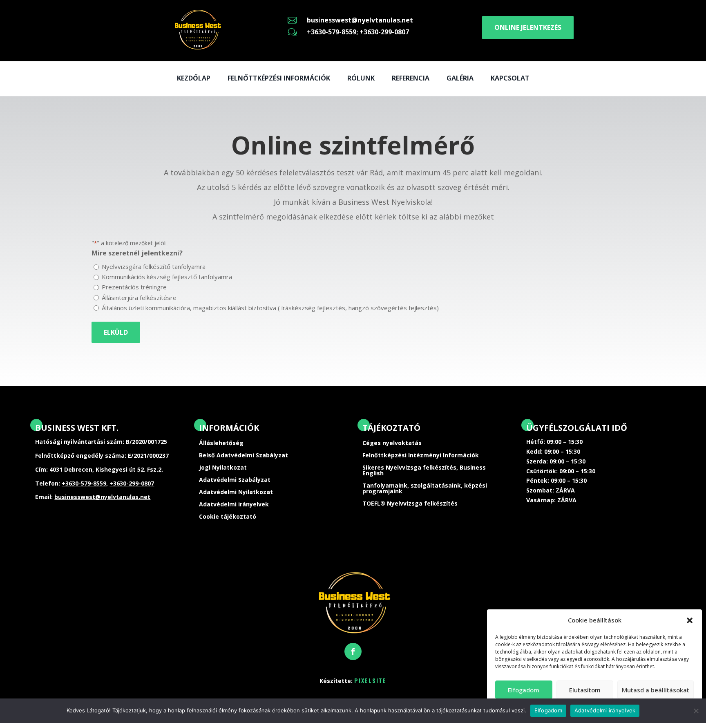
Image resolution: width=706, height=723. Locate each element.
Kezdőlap (193, 78)
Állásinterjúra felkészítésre (139, 297)
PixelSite (370, 680)
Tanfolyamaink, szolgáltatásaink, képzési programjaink (424, 489)
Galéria (460, 78)
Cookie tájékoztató (227, 517)
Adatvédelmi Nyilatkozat (236, 492)
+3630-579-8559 (84, 483)
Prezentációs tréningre (134, 287)
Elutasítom (585, 690)
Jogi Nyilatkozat (223, 468)
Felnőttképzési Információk (279, 78)
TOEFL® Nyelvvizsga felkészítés (410, 504)
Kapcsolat (510, 78)
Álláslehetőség (221, 443)
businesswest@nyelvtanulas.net (360, 20)
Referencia (410, 78)
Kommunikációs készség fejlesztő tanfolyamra (167, 277)
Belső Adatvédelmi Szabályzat (243, 455)
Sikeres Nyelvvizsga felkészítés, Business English (424, 471)
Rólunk (361, 78)
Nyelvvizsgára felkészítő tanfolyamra (154, 266)
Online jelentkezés (527, 27)
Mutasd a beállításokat (655, 690)
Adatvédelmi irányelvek (234, 504)
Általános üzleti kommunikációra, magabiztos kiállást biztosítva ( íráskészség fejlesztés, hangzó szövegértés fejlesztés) (270, 308)
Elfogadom (523, 690)
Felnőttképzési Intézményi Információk (420, 455)
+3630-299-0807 (131, 483)
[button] (690, 620)
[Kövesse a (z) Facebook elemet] (353, 651)
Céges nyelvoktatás (392, 443)
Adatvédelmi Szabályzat (234, 480)
